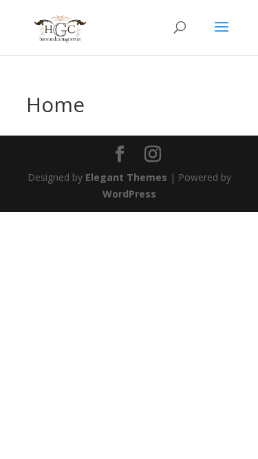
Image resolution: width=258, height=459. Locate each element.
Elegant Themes (126, 177)
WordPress (129, 193)
